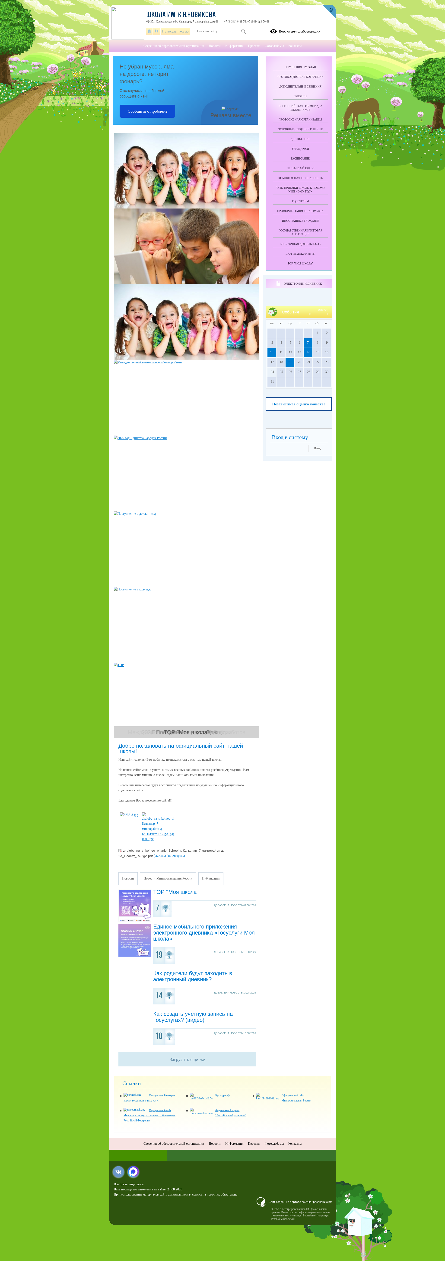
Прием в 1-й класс (300, 168)
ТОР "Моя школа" (176, 892)
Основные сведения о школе (300, 129)
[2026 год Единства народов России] (186, 473)
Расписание (300, 158)
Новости (215, 46)
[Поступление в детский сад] (186, 549)
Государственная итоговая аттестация (300, 232)
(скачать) (160, 855)
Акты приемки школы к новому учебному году (300, 189)
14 (308, 352)
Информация (234, 46)
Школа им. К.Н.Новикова (181, 15)
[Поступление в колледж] (186, 625)
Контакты (295, 46)
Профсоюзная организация (300, 119)
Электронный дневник (303, 283)
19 (289, 362)
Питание (300, 96)
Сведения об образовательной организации (173, 46)
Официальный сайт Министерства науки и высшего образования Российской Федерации (149, 1115)
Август (323, 309)
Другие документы (300, 253)
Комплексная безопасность (300, 178)
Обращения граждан (300, 67)
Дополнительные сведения (300, 86)
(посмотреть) (176, 855)
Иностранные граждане (300, 220)
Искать (243, 31)
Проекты (254, 46)
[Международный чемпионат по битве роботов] (186, 398)
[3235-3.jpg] (129, 815)
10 (271, 352)
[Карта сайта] (156, 31)
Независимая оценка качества (298, 404)
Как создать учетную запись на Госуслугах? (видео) (193, 1017)
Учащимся (300, 148)
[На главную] (149, 31)
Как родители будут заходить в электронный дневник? (192, 976)
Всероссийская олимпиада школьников (300, 107)
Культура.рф (222, 1095)
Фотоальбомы (274, 46)
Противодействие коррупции (300, 76)
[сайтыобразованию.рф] (329, 12)
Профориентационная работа (300, 211)
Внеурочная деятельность (300, 244)
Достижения (300, 139)
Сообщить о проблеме (147, 111)
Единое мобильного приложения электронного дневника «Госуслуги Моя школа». (204, 932)
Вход (317, 448)
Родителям (300, 201)
